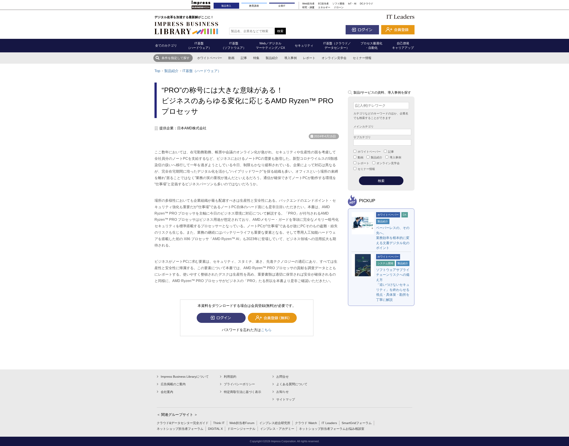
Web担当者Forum (241, 423)
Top (157, 71)
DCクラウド (366, 3)
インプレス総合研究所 (274, 423)
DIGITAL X (215, 428)
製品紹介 (272, 58)
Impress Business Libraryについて (185, 376)
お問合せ (282, 376)
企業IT (281, 5)
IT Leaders (329, 423)
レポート (309, 58)
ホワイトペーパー (209, 58)
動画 (231, 58)
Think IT (219, 423)
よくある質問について (291, 384)
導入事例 (290, 58)
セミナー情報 (362, 58)
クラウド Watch (306, 423)
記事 (244, 58)
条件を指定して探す (176, 58)
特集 (256, 58)
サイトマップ (285, 399)
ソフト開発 (338, 3)
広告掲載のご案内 (173, 384)
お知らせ (282, 391)
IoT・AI (352, 3)
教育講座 (254, 5)
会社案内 (167, 392)
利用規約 (230, 376)
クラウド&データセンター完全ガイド (182, 423)
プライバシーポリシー (239, 384)
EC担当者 (323, 3)
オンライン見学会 (334, 58)
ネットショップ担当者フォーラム (180, 428)
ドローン (339, 7)
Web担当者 (308, 3)
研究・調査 (308, 7)
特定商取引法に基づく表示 (242, 392)
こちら (266, 330)
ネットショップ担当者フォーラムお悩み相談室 (331, 428)
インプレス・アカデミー (277, 428)
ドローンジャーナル (241, 428)
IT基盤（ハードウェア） (201, 71)
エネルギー (324, 7)
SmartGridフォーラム (357, 423)
